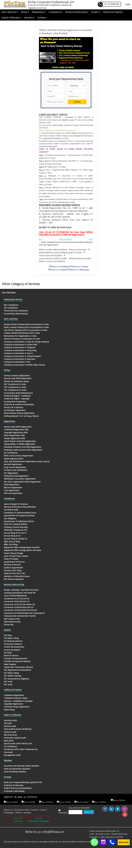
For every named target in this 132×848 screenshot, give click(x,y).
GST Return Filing (11, 673)
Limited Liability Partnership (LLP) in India (22, 333)
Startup (24, 12)
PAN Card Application (13, 493)
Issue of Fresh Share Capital (16, 556)
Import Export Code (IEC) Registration (20, 441)
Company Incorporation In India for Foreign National (26, 341)
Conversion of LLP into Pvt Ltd (16, 598)
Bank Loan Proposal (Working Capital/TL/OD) (23, 782)
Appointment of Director (14, 562)
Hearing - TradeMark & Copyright (18, 701)
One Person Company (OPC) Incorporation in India (25, 330)
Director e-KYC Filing (13, 570)
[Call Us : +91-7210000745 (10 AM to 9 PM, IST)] (112, 842)
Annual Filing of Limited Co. (16, 538)
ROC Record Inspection (14, 579)
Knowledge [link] (8, 812)
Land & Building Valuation (15, 771)
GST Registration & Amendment (17, 670)
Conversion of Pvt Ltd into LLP (16, 601)
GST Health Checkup (12, 675)
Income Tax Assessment (14, 647)
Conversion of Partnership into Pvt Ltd (20, 610)
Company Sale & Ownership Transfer (20, 616)
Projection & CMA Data (13, 785)
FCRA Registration (11, 484)
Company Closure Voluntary (16, 527)
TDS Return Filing (11, 638)
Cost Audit (8, 752)
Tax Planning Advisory (13, 641)
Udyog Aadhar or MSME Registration (19, 444)
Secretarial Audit (11, 509)
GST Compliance (11, 308)
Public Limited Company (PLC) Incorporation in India (26, 327)
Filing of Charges (11, 559)
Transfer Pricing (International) (17, 661)
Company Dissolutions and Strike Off (20, 593)
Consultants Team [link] (21, 810)
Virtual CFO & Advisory (13, 407)
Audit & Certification (10, 18)
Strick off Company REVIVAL (15, 524)
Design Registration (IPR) (14, 438)
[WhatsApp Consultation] (94, 842)
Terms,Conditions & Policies (74, 841)
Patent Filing (9, 709)
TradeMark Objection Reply (15, 698)
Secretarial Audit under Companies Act (21, 749)
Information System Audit (15, 738)
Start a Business (9, 12)
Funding (41, 18)
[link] (18, 812)
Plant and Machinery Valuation (17, 768)
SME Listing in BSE (12, 619)
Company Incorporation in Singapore (20, 347)
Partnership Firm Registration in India (20, 336)
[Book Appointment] (103, 841)
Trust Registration (11, 490)
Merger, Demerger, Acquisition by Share (21, 590)
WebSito (119, 837)
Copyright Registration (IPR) (15, 432)
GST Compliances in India (15, 384)
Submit (77, 101)
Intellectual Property (112, 12)
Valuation (28, 18)
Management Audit (12, 755)
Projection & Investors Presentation (19, 404)
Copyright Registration (13, 704)
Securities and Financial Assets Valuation (21, 766)
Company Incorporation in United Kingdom (22, 356)
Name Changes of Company (16, 504)
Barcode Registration (13, 464)
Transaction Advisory (13, 644)
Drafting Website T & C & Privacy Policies (21, 416)
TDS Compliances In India (15, 387)
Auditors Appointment (13, 567)
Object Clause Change (13, 553)
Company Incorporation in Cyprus (18, 353)
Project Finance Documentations (18, 788)
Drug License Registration (15, 467)
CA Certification (10, 746)
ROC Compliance (11, 305)
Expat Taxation (10, 664)
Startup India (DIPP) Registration (18, 378)
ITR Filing (8, 635)
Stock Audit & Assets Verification (18, 729)
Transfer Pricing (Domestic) (15, 658)
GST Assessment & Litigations (16, 678)
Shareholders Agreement (15, 410)
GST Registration (11, 473)
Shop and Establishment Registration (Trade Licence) (27, 461)
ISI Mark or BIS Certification (15, 470)
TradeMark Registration (14, 695)
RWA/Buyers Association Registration (20, 478)
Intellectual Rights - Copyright (17, 398)
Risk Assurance (10, 735)
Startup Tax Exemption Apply (16, 381)
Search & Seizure (11, 655)
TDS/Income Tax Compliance (16, 310)
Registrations (38, 12)
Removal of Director (12, 564)
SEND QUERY (124, 842)
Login (127, 4)
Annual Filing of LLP (12, 535)
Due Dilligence (10, 518)
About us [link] (8, 810)
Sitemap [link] (27, 812)
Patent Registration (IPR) (14, 435)
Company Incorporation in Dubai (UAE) (20, 344)
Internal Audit (10, 726)
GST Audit (8, 681)
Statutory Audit (10, 720)
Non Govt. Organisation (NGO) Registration (22, 481)
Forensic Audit (10, 732)
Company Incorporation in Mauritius (19, 359)
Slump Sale (9, 624)
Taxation (95, 12)
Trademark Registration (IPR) (16, 429)
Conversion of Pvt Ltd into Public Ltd (19, 604)
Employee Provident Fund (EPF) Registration (22, 447)
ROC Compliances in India (15, 390)
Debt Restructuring (12, 621)
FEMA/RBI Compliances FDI (15, 530)
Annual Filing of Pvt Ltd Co (15, 533)
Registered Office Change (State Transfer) (22, 547)
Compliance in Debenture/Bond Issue (20, 512)
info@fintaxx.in (53, 832)
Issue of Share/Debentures (15, 595)
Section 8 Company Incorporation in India (22, 338)
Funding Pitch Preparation (15, 401)
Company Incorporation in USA (17, 362)
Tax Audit (8, 652)
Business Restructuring (76, 12)
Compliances (55, 12)
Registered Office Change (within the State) (22, 550)
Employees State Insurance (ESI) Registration (23, 450)
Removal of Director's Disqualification (20, 507)
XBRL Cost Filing (11, 544)
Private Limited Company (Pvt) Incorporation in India (26, 324)
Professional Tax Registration (16, 476)
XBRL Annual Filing (12, 541)
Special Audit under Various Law (18, 743)
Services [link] (34, 810)
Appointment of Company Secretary (19, 515)
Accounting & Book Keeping (16, 313)
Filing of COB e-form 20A (14, 573)
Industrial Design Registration (17, 706)
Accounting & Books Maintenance (18, 393)
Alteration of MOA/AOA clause (17, 576)
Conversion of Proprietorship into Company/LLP (24, 613)
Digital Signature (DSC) (13, 458)
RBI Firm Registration (13, 487)
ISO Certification (11, 453)
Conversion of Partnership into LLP (19, 607)
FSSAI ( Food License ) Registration (18, 455)
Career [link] (43, 810)
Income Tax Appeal (12, 650)
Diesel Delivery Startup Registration (19, 413)
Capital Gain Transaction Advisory (18, 667)
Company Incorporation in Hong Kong (20, 350)
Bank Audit (8, 740)
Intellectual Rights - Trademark (17, 396)
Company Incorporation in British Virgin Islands (24, 365)
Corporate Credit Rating (14, 791)
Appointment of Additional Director (19, 521)
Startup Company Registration (17, 375)
